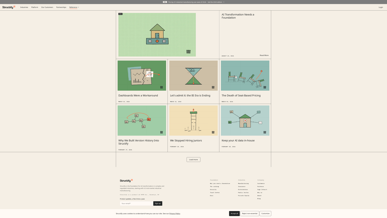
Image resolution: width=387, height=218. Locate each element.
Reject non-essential (249, 213)
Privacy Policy (174, 213)
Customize (265, 213)
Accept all (234, 213)
